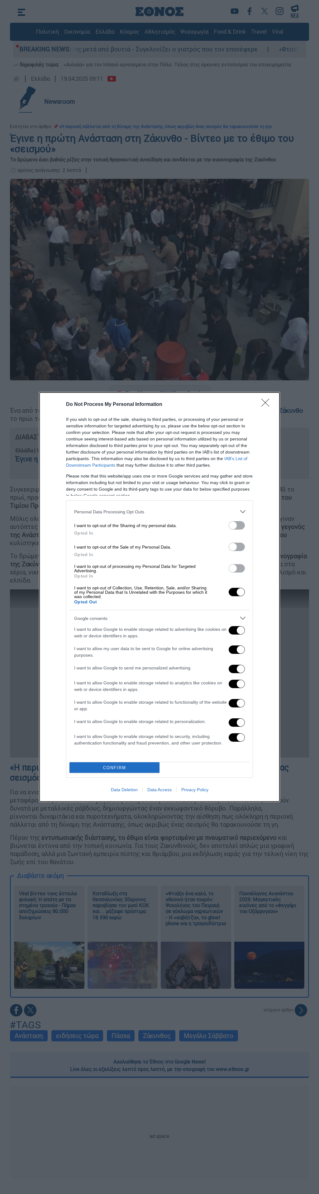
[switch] (237, 525)
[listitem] (159, 511)
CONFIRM (114, 767)
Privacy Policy (194, 789)
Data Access (159, 789)
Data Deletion (124, 789)
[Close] (267, 405)
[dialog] (159, 597)
